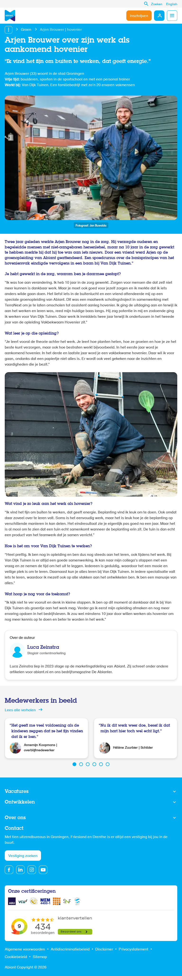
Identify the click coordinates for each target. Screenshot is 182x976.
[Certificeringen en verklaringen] (12, 901)
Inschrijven (139, 16)
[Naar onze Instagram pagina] (31, 870)
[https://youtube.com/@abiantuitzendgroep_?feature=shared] (43, 870)
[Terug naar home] (10, 15)
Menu (172, 15)
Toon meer (91, 792)
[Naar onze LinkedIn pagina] (20, 870)
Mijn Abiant (159, 15)
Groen (26, 30)
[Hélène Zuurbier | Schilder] (135, 738)
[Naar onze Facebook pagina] (9, 870)
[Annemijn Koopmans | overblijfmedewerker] (46, 738)
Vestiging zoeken (22, 856)
